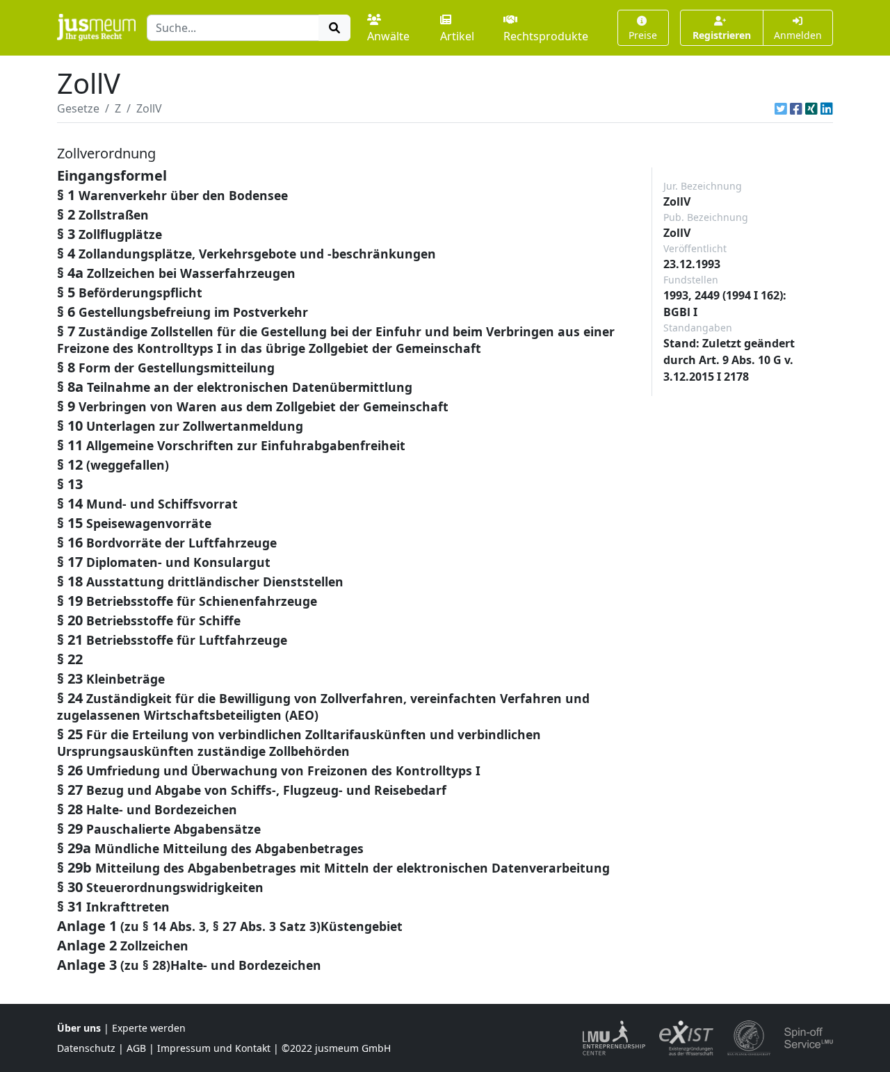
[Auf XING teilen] (811, 108)
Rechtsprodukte (545, 36)
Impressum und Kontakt (213, 1048)
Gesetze (78, 108)
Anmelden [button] (798, 35)
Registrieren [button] (722, 35)
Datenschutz (86, 1048)
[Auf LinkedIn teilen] (826, 108)
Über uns (79, 1027)
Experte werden (149, 1027)
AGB (136, 1048)
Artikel (457, 36)
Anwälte (388, 36)
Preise (643, 35)
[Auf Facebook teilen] (796, 108)
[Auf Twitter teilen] (781, 108)
